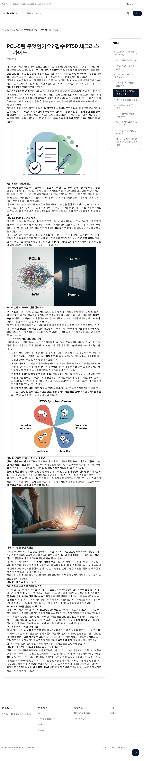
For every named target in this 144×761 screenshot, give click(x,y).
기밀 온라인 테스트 (44, 464)
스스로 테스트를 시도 (47, 643)
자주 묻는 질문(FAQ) (47, 719)
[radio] (105, 747)
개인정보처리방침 (82, 713)
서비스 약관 (79, 719)
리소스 (39, 13)
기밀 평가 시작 (59, 575)
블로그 (30, 13)
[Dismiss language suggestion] (139, 4)
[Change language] (128, 13)
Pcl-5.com (7, 708)
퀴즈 (137, 13)
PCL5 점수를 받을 (70, 603)
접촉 (112, 713)
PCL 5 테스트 (81, 241)
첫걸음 (68, 83)
